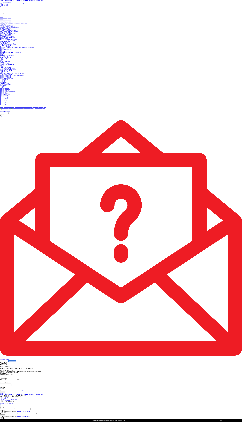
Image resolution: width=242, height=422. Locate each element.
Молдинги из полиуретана (5, 22)
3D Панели (2, 86)
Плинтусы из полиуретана (5, 20)
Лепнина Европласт (4, 88)
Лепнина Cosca (3, 92)
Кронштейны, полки (4, 63)
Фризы (1, 66)
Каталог (1, 17)
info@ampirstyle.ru (7, 2)
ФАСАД (2, 72)
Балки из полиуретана (5, 79)
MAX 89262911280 (4, 8)
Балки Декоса (3, 80)
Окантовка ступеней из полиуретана (8, 44)
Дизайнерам (22, 394)
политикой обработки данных (23, 390)
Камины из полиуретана (5, 38)
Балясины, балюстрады (5, 61)
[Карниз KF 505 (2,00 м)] (5, 108)
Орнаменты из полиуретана (6, 29)
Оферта (41, 394)
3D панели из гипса (4, 56)
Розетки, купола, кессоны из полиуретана (9, 30)
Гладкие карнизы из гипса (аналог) (7, 68)
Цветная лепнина (3, 82)
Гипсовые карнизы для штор (6, 67)
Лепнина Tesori (3, 100)
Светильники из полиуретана (6, 45)
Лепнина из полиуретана (5, 18)
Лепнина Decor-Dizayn (5, 89)
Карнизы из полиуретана (5, 21)
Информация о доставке (5, 111)
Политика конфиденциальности (7, 403)
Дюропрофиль (3, 48)
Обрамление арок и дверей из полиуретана (9, 27)
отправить (2, 415)
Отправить (3, 392)
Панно (1, 60)
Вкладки (2, 393)
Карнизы (2, 53)
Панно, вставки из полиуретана (7, 36)
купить (1, 116)
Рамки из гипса (3, 58)
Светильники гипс (4, 71)
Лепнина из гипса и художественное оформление (10, 52)
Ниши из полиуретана (5, 41)
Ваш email (20, 413)
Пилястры (2, 65)
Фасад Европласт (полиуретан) (6, 74)
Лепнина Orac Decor (4, 90)
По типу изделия (3, 85)
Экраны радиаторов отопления (6, 78)
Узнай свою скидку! (4, 359)
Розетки (1, 59)
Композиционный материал (6, 49)
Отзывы (6, 360)
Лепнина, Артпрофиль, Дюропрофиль (8, 91)
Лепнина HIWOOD (4, 97)
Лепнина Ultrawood (4, 99)
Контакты (2, 394)
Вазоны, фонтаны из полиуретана (7, 37)
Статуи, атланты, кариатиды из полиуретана (9, 31)
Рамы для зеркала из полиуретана (7, 43)
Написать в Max (12, 361)
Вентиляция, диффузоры (5, 77)
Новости (27, 394)
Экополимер (2, 51)
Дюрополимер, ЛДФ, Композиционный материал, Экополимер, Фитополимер (17, 47)
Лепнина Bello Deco (4, 96)
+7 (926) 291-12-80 (4, 4)
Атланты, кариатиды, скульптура (7, 55)
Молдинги (2, 54)
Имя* (1, 408)
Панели (1, 19)
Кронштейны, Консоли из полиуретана (8, 39)
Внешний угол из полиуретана (6, 25)
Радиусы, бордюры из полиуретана (7, 40)
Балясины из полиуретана (5, 32)
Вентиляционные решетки (5, 76)
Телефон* (16, 408)
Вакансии (38, 394)
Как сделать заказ (8, 394)
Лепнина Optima (3, 102)
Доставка (18, 394)
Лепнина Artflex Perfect (5, 94)
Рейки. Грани (3, 24)
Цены (34, 394)
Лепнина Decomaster (4, 93)
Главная (1, 107)
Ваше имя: (2, 379)
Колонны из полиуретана (5, 35)
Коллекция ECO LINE (5, 83)
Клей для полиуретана (5, 46)
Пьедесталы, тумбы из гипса (6, 70)
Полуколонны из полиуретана (6, 34)
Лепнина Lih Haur (4, 101)
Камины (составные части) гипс (7, 64)
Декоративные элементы (5, 57)
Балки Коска (2, 81)
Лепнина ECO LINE (4, 98)
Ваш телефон (3, 413)
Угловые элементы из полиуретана (7, 26)
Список (5, 393)
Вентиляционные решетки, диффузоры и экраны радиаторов (13, 75)
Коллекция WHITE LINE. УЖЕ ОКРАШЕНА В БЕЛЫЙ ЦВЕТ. (13, 23)
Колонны (2, 62)
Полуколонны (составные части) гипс (8, 69)
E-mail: (19, 379)
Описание (2, 360)
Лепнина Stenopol (4, 95)
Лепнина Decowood (4, 103)
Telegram (5, 6)
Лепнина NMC (3, 104)
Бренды (1, 87)
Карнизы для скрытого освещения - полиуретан (36, 107)
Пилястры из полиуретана (5, 28)
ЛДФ (1, 50)
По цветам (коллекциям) (5, 84)
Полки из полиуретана (5, 42)
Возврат (31, 394)
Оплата (13, 394)
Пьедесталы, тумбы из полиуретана (7, 33)
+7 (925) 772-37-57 (4, 5)
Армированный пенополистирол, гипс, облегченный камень (13, 73)
